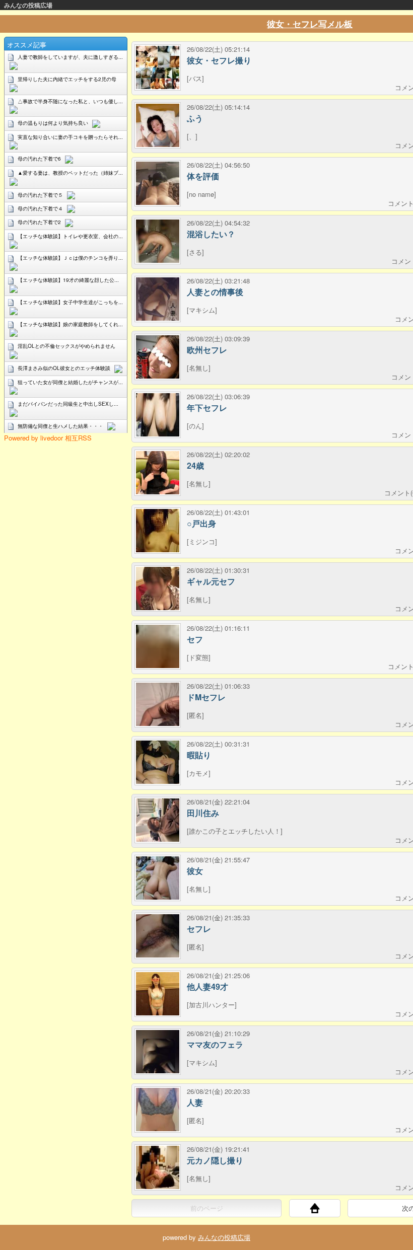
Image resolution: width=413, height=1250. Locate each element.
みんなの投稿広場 (28, 5)
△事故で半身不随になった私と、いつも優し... (70, 101)
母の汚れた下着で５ (40, 194)
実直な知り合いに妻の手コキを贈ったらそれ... (70, 136)
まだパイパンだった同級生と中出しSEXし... (68, 403)
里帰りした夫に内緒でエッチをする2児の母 (67, 79)
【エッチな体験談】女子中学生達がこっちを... (70, 302)
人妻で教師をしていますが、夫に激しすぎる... (70, 56)
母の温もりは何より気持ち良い (53, 122)
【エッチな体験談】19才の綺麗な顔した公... (68, 279)
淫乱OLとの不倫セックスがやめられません (66, 345)
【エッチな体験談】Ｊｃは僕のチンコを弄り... (70, 257)
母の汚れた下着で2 (39, 222)
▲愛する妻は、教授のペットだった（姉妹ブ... (70, 172)
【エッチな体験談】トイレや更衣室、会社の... (70, 236)
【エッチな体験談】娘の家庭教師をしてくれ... (70, 324)
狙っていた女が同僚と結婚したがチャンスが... (70, 382)
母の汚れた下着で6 (39, 158)
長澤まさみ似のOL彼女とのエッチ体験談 (64, 368)
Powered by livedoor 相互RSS (48, 438)
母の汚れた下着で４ (40, 208)
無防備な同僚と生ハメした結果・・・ (60, 425)
